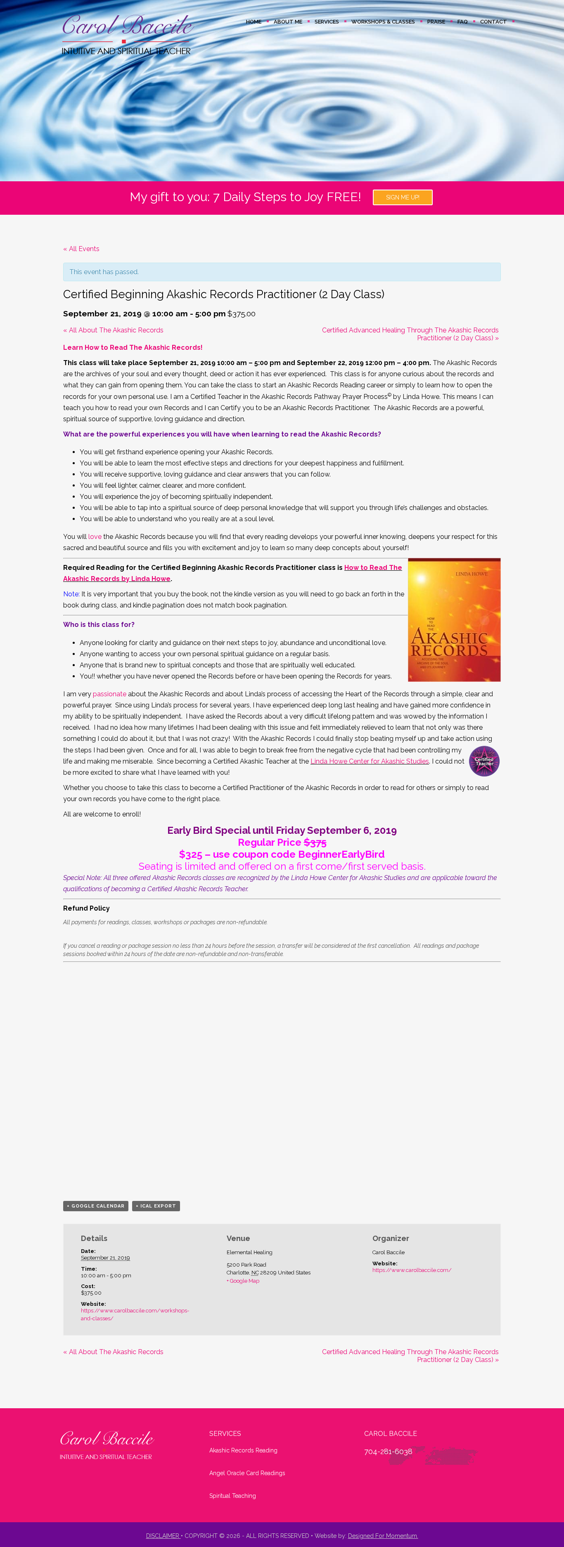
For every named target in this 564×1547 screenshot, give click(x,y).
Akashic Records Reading (243, 1450)
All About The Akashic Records (113, 330)
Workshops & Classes (383, 22)
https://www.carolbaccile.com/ (412, 1270)
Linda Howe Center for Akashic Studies (369, 761)
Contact (493, 22)
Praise (436, 22)
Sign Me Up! (402, 197)
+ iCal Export (156, 1206)
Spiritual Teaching (232, 1495)
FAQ (462, 22)
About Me (288, 22)
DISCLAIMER (162, 1536)
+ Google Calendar (96, 1206)
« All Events (81, 249)
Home (253, 22)
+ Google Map (243, 1281)
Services (327, 22)
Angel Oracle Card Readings (247, 1473)
